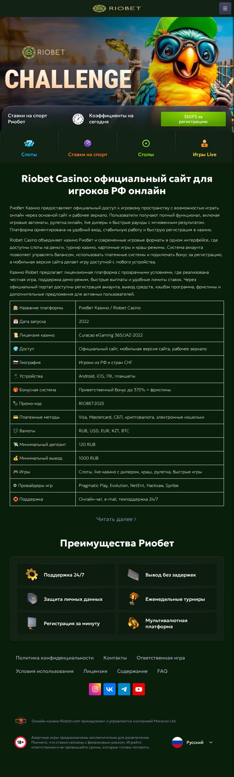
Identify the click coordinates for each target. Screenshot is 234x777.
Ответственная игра (161, 658)
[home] (117, 8)
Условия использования (45, 671)
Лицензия (95, 671)
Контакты (115, 658)
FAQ (162, 671)
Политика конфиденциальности (55, 658)
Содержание (132, 671)
